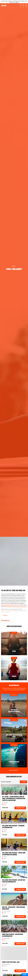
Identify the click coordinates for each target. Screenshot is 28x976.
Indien (2, 605)
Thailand (18, 605)
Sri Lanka (12, 605)
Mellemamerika (4, 610)
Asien (2, 620)
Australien (12, 610)
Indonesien (6, 605)
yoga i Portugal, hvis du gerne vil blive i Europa (16, 606)
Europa (8, 620)
